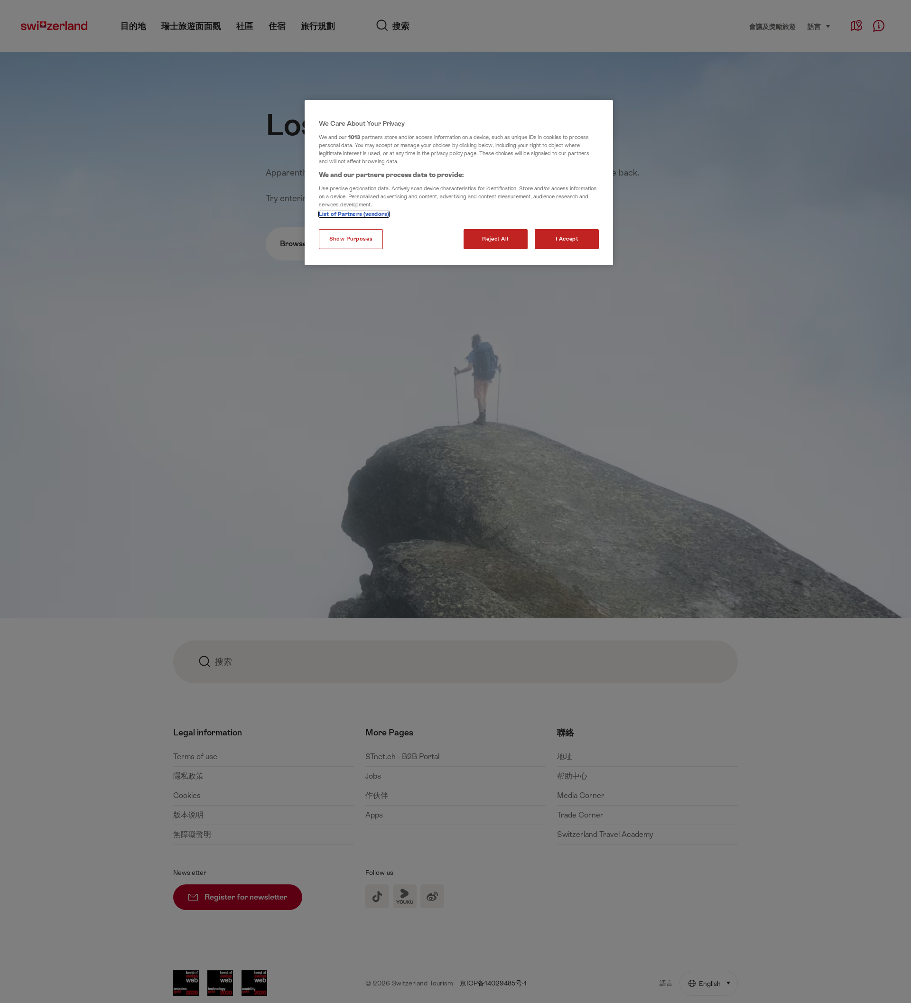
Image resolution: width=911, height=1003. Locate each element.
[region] (459, 182)
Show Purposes (350, 239)
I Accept (567, 239)
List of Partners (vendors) (354, 214)
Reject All (495, 239)
